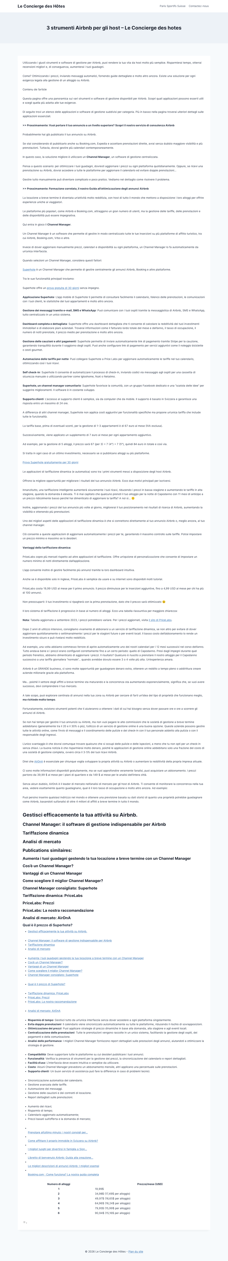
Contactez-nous (199, 6)
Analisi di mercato (39, 948)
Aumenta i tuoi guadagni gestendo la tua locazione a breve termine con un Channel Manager (86, 958)
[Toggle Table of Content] (25, 1222)
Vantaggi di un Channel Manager (48, 966)
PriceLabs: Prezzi (38, 997)
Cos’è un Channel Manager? (45, 962)
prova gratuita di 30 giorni (63, 288)
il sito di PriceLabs (160, 620)
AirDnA (38, 761)
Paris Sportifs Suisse (173, 6)
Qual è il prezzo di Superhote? (46, 984)
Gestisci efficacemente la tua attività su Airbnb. (57, 931)
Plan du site (135, 1251)
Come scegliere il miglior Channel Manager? (55, 970)
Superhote (29, 269)
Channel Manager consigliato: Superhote (53, 974)
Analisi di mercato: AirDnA (44, 1010)
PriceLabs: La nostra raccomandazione (52, 1001)
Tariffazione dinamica (41, 944)
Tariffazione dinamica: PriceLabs (48, 993)
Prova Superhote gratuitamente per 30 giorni (50, 462)
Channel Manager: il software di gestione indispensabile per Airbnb (70, 940)
